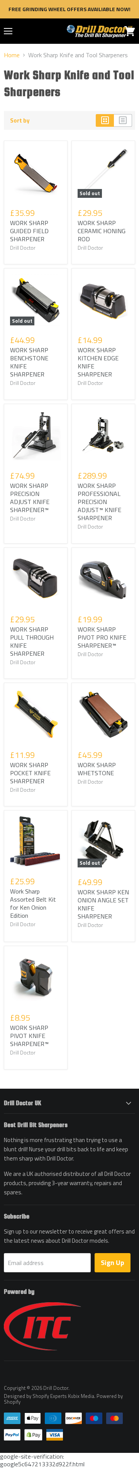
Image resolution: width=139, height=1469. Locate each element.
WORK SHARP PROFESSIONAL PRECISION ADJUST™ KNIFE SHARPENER (99, 501)
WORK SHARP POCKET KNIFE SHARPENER (30, 773)
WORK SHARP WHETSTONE (97, 769)
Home (12, 54)
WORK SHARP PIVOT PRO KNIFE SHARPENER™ (102, 637)
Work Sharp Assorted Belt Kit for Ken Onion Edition (33, 903)
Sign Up (112, 1262)
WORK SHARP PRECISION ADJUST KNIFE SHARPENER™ (29, 497)
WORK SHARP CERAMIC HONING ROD (101, 231)
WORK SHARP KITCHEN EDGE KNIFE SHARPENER (98, 362)
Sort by (20, 120)
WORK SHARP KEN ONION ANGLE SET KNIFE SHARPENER (103, 904)
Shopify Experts (49, 1396)
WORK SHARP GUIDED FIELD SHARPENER (29, 231)
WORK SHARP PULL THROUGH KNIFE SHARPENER (32, 641)
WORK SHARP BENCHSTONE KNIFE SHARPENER (29, 362)
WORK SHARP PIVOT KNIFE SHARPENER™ (29, 1035)
